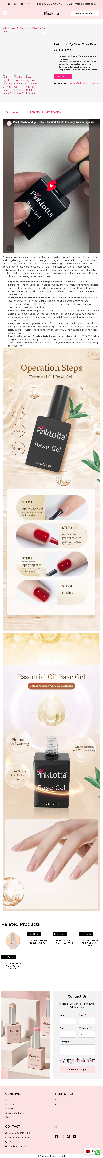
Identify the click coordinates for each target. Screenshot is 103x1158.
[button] (5, 13)
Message (64, 1041)
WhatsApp (84, 1028)
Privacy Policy (76, 1061)
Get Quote (8, 957)
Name (63, 1015)
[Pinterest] (15, 4)
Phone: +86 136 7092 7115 (49, 4)
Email (81, 1015)
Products (94, 83)
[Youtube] (22, 4)
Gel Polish (82, 83)
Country (64, 1028)
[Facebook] (9, 4)
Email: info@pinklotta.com (81, 4)
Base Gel (71, 83)
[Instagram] (28, 4)
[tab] (12, 112)
